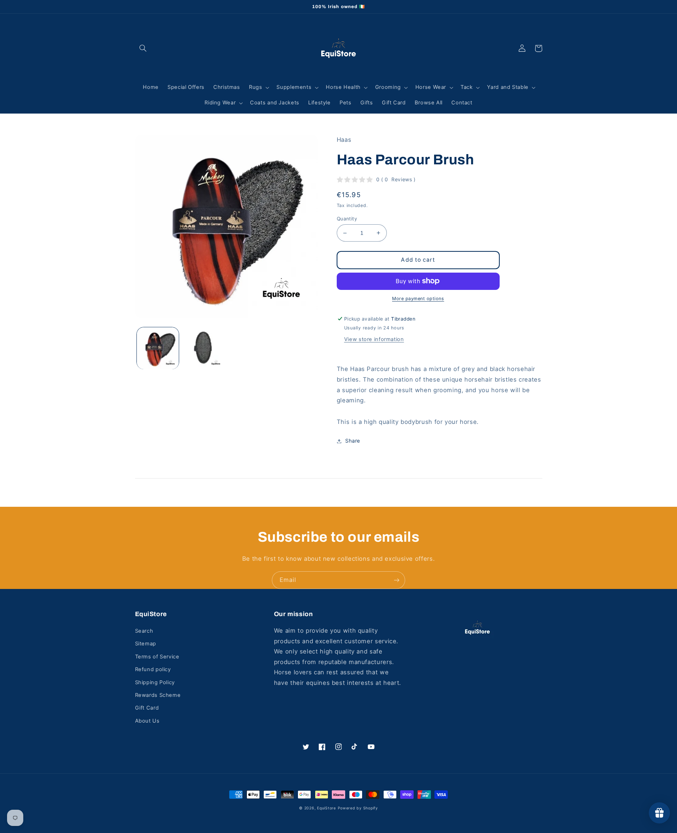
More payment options (418, 298)
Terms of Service (157, 656)
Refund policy (153, 669)
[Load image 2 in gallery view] (203, 348)
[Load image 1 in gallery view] (158, 348)
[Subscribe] (397, 580)
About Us (147, 721)
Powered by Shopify (358, 808)
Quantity (347, 218)
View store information (374, 339)
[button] (143, 48)
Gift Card (147, 708)
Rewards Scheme (158, 695)
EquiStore (326, 808)
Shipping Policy (155, 682)
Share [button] (352, 441)
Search (144, 631)
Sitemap (145, 643)
